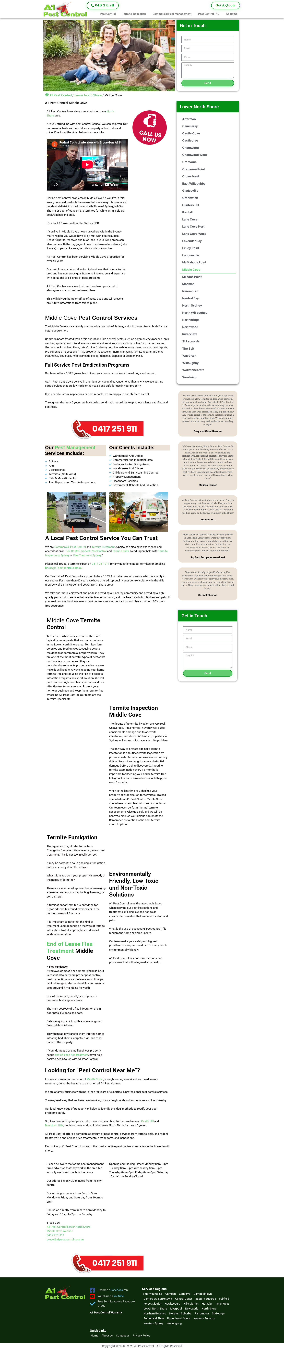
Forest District (152, 1303)
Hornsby (207, 1303)
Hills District (191, 1303)
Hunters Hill (190, 205)
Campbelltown (203, 1293)
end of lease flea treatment (71, 1054)
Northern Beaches (155, 1313)
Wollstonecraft (193, 370)
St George (218, 1313)
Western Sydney (154, 1323)
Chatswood (190, 147)
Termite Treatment (103, 547)
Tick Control (72, 551)
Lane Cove (190, 219)
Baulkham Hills (54, 1125)
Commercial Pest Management (172, 13)
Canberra (184, 1293)
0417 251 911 (100, 563)
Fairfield (224, 1298)
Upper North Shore (178, 1318)
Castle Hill (147, 1121)
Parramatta (202, 1313)
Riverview (189, 334)
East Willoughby (194, 183)
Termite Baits (120, 551)
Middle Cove (94, 1079)
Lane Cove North (194, 226)
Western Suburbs (204, 1318)
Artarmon (189, 119)
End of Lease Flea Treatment (70, 947)
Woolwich (189, 377)
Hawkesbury (172, 1303)
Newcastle (191, 1308)
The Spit (188, 348)
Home (94, 1335)
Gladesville (190, 190)
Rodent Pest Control (93, 551)
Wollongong (174, 1323)
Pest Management (75, 447)
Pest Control (108, 13)
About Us (231, 13)
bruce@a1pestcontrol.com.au (63, 567)
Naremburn (190, 291)
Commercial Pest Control (70, 547)
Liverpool (176, 1308)
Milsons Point (192, 277)
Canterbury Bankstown (158, 1298)
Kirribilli (187, 212)
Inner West (222, 1303)
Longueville (190, 255)
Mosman (188, 284)
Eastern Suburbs (205, 1298)
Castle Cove (191, 133)
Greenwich (190, 198)
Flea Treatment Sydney (87, 555)
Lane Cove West (194, 233)
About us (107, 1335)
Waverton (189, 355)
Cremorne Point (193, 169)
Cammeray (190, 126)
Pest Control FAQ (208, 13)
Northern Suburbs (180, 1313)
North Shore (208, 1308)
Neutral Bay (190, 298)
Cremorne (189, 162)
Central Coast (183, 1298)
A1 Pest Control (60, 95)
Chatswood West (194, 154)
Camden (170, 1293)
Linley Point (190, 248)
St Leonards (190, 341)
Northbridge (191, 319)
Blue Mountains (152, 1293)
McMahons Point (194, 262)
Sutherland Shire (154, 1318)
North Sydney (192, 305)
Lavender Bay (192, 241)
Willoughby (190, 363)
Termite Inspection (134, 13)
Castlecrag (190, 140)
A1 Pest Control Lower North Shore (68, 1226)
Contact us (123, 1335)
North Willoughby (194, 312)
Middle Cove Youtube (60, 1231)
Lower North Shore (88, 95)
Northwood (190, 327)
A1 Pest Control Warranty (106, 1312)
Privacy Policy (141, 1335)
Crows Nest (190, 176)
